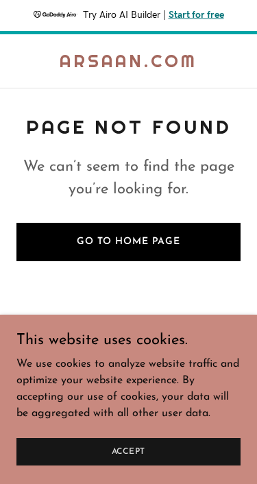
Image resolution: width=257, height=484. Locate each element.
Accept (129, 451)
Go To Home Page (128, 242)
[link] (128, 64)
